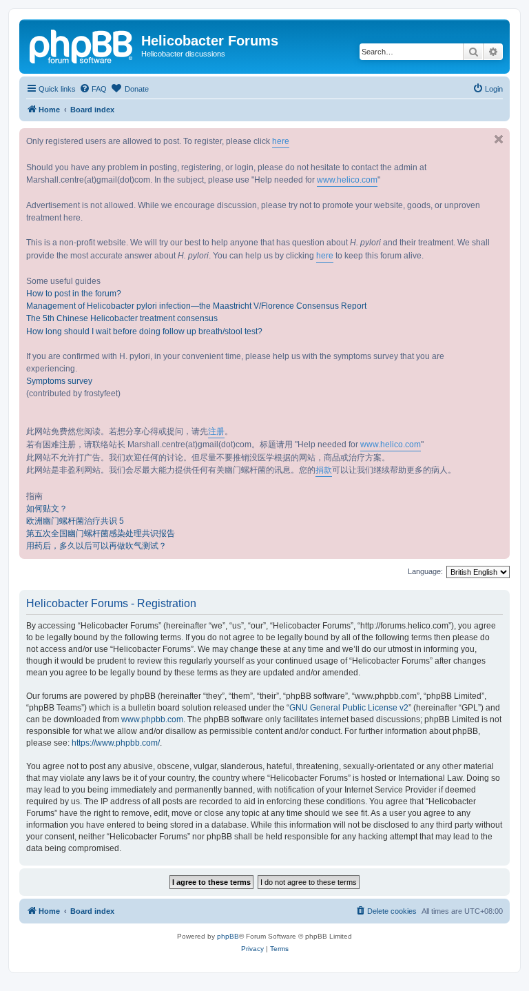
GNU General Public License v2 (348, 708)
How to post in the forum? (73, 293)
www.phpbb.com (152, 719)
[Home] (82, 45)
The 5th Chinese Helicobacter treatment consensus (122, 318)
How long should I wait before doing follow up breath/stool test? (144, 331)
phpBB (228, 936)
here (280, 141)
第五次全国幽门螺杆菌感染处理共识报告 (100, 533)
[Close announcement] (499, 139)
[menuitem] (93, 89)
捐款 (323, 470)
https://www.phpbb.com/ (116, 743)
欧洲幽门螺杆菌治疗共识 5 (75, 521)
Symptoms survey (59, 381)
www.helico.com (347, 180)
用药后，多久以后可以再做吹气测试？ (96, 546)
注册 (216, 431)
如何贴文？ (47, 508)
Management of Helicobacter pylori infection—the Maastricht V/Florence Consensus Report (196, 306)
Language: (425, 571)
